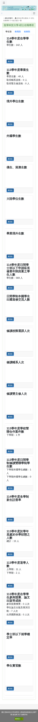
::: (1, 13)
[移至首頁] (19, 7)
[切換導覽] (4, 3)
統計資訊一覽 (17, 20)
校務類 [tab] (27, 31)
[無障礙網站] (19, 718)
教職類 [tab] (18, 31)
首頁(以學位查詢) (22, 18)
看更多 (10, 61)
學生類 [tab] (8, 31)
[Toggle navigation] (34, 13)
